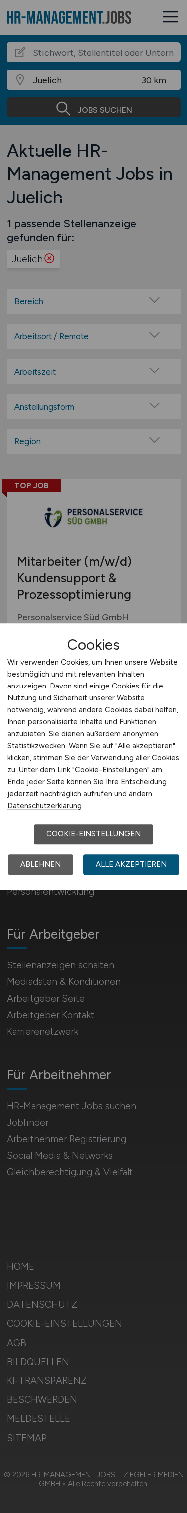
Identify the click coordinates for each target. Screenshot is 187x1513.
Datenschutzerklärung (44, 805)
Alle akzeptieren (131, 864)
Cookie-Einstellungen (93, 833)
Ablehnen (40, 864)
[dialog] (93, 756)
